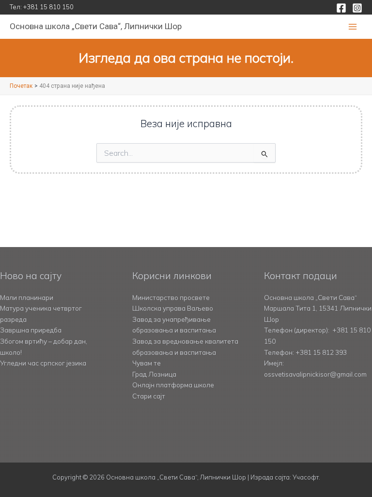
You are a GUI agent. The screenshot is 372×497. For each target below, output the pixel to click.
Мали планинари (26, 297)
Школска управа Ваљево (172, 308)
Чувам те (146, 363)
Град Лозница (154, 374)
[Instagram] (357, 8)
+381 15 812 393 (321, 352)
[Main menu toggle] (353, 27)
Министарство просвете (171, 297)
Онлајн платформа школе (173, 385)
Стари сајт (148, 396)
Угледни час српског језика (43, 363)
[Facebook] (341, 8)
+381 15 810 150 (48, 7)
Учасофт (306, 477)
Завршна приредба (31, 330)
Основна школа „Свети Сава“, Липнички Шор (96, 26)
